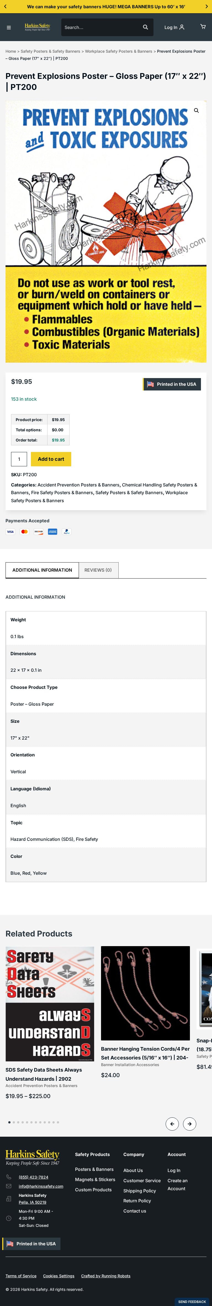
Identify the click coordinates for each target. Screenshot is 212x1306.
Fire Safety (87, 839)
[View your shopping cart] (202, 26)
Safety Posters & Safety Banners (50, 51)
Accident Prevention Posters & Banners (79, 485)
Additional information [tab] (42, 570)
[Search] (144, 27)
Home (11, 51)
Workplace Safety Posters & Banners (118, 51)
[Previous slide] (172, 1124)
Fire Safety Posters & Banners (62, 492)
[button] (5, 6)
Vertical (18, 771)
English (18, 805)
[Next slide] (189, 1124)
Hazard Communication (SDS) (41, 839)
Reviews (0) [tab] (98, 570)
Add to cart (51, 459)
